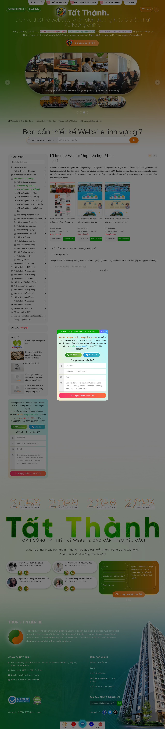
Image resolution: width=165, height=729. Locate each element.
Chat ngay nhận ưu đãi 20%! (82, 395)
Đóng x (104, 331)
